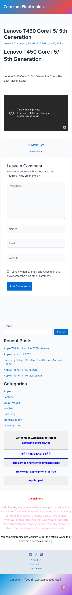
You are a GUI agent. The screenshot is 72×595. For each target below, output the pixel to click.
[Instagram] (41, 554)
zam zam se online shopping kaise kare (36, 462)
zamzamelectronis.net (36, 442)
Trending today (13, 419)
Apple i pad (36, 480)
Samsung (9, 414)
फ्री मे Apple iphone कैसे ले (36, 453)
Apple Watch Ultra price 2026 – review (26, 348)
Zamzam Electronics (23, 6)
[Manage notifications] (64, 587)
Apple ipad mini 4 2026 (17, 354)
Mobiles (8, 408)
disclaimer (36, 568)
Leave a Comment (15, 43)
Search (8, 326)
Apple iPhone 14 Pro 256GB (20, 369)
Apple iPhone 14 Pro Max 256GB (23, 375)
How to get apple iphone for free (36, 471)
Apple (7, 391)
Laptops (9, 397)
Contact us (36, 564)
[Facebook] (30, 554)
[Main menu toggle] (65, 7)
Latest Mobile (12, 402)
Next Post (36, 151)
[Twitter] (36, 554)
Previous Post (36, 145)
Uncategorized (12, 425)
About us (36, 560)
